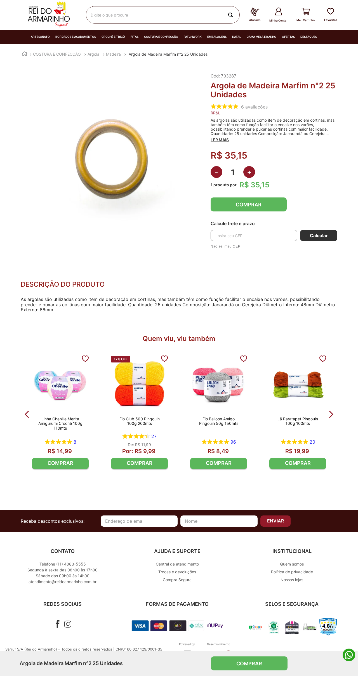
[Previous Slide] (27, 414)
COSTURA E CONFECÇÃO (57, 54)
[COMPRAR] (60, 463)
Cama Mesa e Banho (261, 36)
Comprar (249, 205)
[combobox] (163, 14)
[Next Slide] (331, 414)
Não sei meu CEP (225, 246)
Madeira (113, 54)
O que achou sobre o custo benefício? (226, 553)
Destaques (308, 36)
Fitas (134, 36)
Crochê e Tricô (113, 36)
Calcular (319, 235)
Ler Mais (220, 140)
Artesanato (40, 36)
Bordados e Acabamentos (75, 36)
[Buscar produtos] (231, 14)
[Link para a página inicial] (25, 54)
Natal (236, 36)
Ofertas (288, 36)
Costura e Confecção (161, 36)
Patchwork (193, 36)
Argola (93, 54)
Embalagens (217, 36)
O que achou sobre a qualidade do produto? (130, 553)
